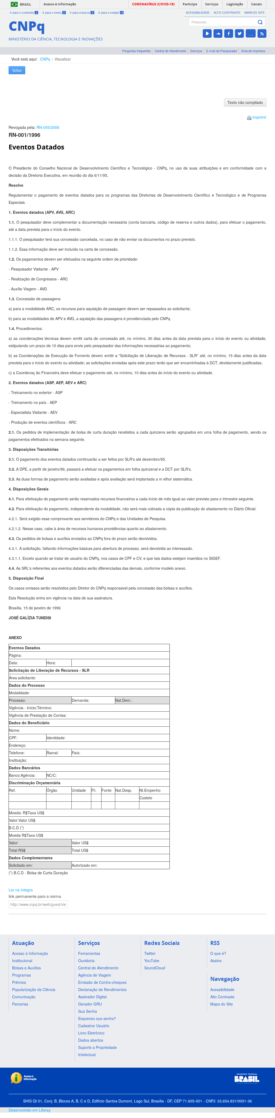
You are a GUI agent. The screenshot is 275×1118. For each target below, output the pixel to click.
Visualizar (63, 59)
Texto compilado (245, 102)
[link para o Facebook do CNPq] (228, 33)
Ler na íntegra (21, 889)
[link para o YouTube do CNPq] (207, 33)
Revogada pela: (34, 127)
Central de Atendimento (170, 51)
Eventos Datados (36, 146)
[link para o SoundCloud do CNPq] (218, 33)
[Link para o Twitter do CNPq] (239, 33)
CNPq (45, 59)
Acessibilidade (197, 12)
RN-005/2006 (48, 127)
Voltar (17, 70)
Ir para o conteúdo (23, 12)
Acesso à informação (60, 4)
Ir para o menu (53, 12)
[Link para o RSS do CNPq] (262, 33)
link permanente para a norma (35, 896)
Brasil (25, 4)
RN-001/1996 (24, 134)
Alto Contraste (227, 12)
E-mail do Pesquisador (221, 51)
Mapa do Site (254, 12)
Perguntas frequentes (136, 51)
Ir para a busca (81, 12)
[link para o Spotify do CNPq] (251, 33)
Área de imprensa (253, 51)
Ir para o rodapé (110, 12)
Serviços (196, 51)
